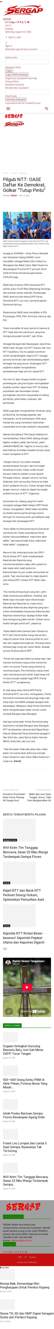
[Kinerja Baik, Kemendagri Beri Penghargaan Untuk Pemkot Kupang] (27, 1274)
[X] (25, 22)
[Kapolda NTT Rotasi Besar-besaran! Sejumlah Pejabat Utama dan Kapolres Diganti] (27, 915)
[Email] (50, 202)
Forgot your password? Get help (21, 78)
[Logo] (13, 118)
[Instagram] (10, 22)
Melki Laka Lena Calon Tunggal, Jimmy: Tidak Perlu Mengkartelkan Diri (39, 797)
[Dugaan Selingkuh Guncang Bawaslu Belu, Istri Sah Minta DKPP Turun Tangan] (27, 1037)
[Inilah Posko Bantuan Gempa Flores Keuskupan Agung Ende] (27, 1104)
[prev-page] (4, 949)
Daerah (14, 173)
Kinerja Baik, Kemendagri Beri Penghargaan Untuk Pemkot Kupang (24, 1285)
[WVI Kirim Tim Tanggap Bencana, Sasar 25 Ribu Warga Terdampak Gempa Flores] (27, 830)
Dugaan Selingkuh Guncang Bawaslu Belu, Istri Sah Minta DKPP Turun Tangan (23, 1049)
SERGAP (14, 195)
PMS (20, 1257)
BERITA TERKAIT (14, 814)
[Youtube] (28, 22)
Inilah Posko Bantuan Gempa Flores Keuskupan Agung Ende (24, 1115)
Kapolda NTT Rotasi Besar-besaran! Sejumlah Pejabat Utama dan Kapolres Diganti (23, 937)
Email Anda (11, 96)
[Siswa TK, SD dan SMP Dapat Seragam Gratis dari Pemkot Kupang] (27, 1304)
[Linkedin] (13, 22)
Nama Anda (11, 57)
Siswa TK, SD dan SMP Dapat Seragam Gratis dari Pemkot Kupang (27, 1315)
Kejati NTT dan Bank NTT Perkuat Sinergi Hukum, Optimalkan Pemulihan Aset (23, 895)
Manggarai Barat (10, 840)
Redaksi (33, 1257)
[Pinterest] (19, 22)
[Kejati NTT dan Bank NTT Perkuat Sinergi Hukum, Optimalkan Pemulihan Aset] (27, 873)
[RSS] (21, 22)
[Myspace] (16, 22)
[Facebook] (6, 22)
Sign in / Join (14, 37)
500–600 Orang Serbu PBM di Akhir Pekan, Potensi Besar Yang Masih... (25, 1083)
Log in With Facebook (17, 74)
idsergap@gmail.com (21, 1240)
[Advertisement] (27, 141)
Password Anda (13, 67)
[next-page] (6, 949)
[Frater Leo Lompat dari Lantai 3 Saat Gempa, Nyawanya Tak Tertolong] (27, 1134)
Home (5, 173)
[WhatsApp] (36, 202)
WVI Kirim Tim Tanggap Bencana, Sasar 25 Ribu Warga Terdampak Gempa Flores (25, 852)
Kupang (23, 173)
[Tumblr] (23, 22)
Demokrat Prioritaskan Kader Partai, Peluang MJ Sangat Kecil (14, 797)
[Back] (6, 42)
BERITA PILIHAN (35, 814)
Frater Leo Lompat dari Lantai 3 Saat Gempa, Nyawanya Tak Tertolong (25, 1147)
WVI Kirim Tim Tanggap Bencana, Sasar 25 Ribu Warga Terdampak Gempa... (25, 1180)
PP (26, 1257)
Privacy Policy (12, 81)
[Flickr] (8, 22)
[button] (8, 109)
